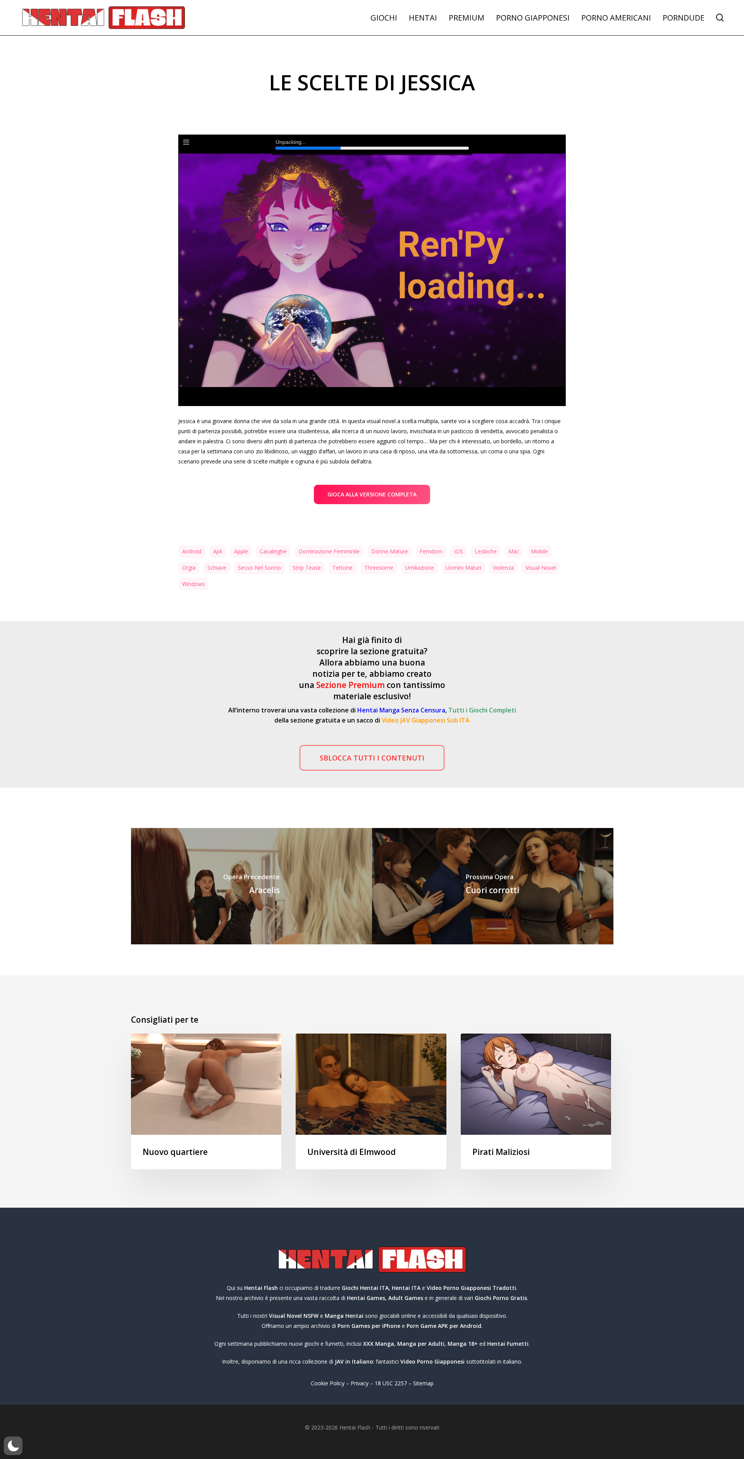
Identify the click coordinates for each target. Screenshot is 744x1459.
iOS (458, 551)
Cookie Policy (327, 1383)
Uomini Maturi (463, 567)
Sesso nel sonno (259, 567)
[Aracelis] (251, 886)
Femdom (431, 551)
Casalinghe (273, 551)
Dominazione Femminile (329, 551)
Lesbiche (486, 551)
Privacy (360, 1383)
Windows (193, 584)
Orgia (189, 567)
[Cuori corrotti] (492, 886)
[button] (372, 494)
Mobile (539, 551)
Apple (241, 551)
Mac (513, 551)
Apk (217, 551)
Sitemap (423, 1383)
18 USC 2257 (391, 1383)
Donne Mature (389, 551)
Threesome (378, 567)
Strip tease (307, 567)
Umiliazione (419, 567)
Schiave (216, 567)
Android (192, 551)
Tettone (342, 567)
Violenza (503, 567)
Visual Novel (540, 567)
